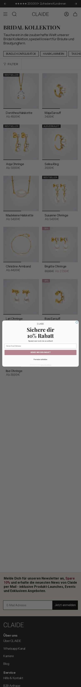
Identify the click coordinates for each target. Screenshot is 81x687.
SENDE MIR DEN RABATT (41, 352)
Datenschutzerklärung (45, 364)
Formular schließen (40, 359)
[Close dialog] (77, 322)
